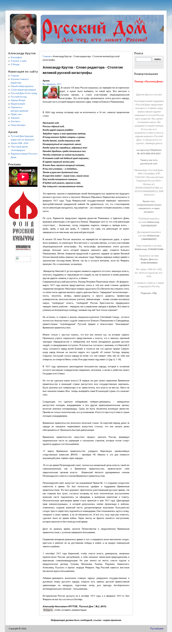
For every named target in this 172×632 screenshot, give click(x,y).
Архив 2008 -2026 (19, 143)
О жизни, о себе (18, 61)
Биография (16, 57)
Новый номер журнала (22, 86)
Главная (47, 56)
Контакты (15, 121)
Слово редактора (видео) (23, 89)
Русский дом (156, 628)
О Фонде (15, 64)
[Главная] (23, 43)
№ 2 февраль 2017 (52, 84)
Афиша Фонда (18, 100)
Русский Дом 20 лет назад (24, 93)
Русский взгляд (19, 97)
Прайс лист (16, 114)
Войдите (48, 610)
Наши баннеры (18, 125)
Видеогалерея (18, 104)
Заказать (15, 118)
